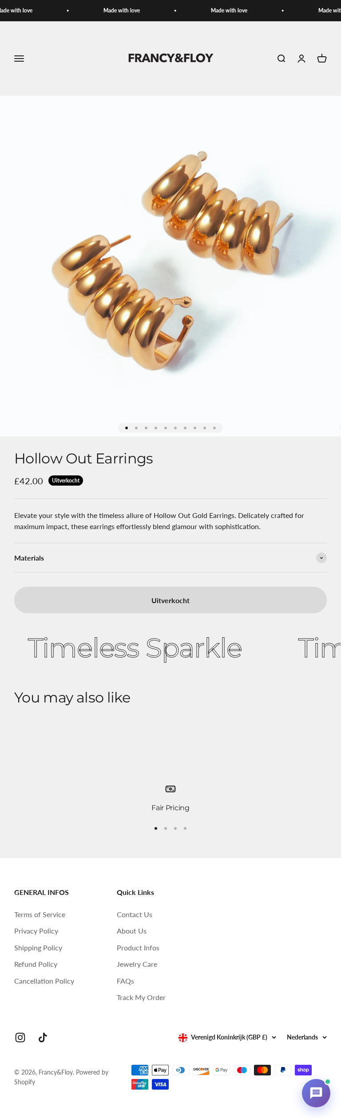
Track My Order (141, 997)
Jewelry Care (137, 964)
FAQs (125, 981)
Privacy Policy (36, 930)
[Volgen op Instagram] (20, 1037)
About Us (132, 930)
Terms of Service (39, 914)
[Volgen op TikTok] (43, 1037)
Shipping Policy (38, 947)
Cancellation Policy (44, 981)
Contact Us (134, 914)
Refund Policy (35, 964)
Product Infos (138, 947)
